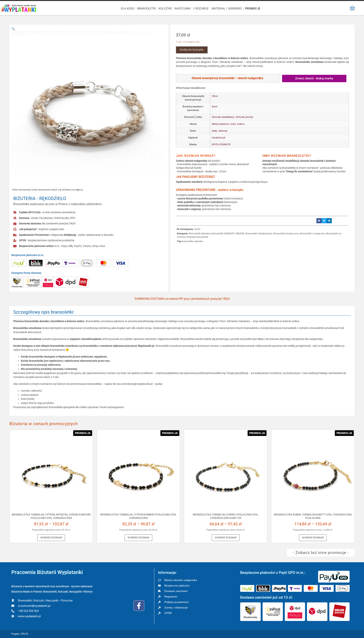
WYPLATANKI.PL (221, 144)
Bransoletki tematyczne (286, 233)
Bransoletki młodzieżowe (259, 233)
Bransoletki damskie (199, 233)
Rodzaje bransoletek (197, 236)
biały (214, 130)
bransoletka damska (192, 241)
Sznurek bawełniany (223, 117)
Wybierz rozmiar (51, 537)
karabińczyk (218, 137)
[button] (13, 29)
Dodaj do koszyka (192, 49)
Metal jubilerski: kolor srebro (228, 124)
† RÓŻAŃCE (201, 8)
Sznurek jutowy (244, 117)
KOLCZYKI (165, 8)
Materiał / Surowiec (227, 8)
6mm (214, 106)
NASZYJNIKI (183, 8)
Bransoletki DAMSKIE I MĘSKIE (228, 233)
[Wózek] (352, 8)
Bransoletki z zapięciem (312, 233)
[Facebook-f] (139, 605)
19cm (215, 96)
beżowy (223, 130)
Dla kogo (127, 8)
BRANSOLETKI (146, 8)
